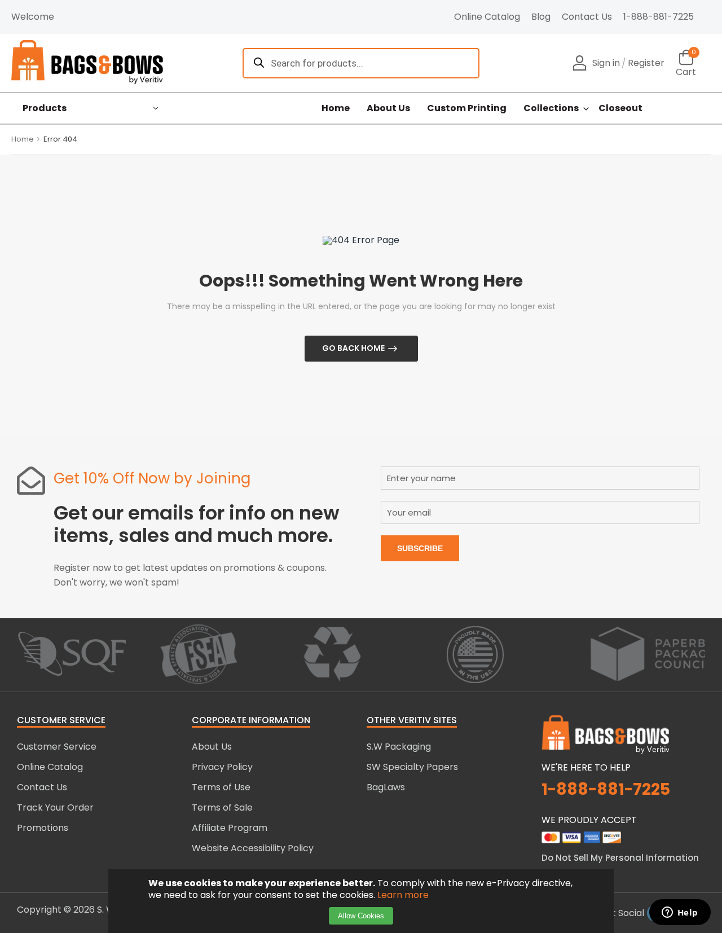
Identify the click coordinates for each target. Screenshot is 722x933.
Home (336, 108)
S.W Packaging (399, 746)
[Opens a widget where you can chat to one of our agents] (680, 913)
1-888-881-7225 (658, 16)
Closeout (620, 108)
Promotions (42, 827)
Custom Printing (467, 108)
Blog (541, 16)
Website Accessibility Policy (253, 848)
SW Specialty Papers (412, 766)
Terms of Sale (222, 807)
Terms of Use (221, 787)
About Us (388, 108)
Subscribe (420, 548)
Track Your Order (55, 807)
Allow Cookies (361, 916)
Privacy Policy (222, 766)
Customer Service (56, 746)
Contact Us (587, 16)
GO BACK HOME (353, 348)
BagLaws (386, 787)
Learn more (403, 894)
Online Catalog (487, 16)
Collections (551, 108)
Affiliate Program (229, 827)
